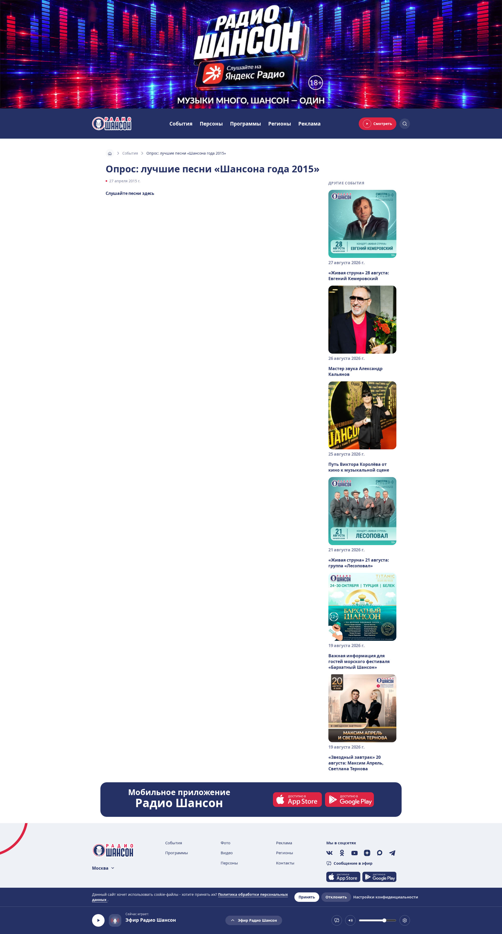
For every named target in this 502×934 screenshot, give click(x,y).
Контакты (285, 862)
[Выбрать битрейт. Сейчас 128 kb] (405, 920)
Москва (100, 868)
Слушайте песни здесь (130, 193)
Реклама (309, 123)
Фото (225, 842)
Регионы (279, 123)
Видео (227, 852)
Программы (245, 123)
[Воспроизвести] (98, 920)
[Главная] (110, 153)
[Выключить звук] (350, 920)
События (180, 123)
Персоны (211, 123)
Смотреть (382, 123)
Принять (307, 897)
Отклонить (336, 897)
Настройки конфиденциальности (385, 897)
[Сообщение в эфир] (337, 920)
